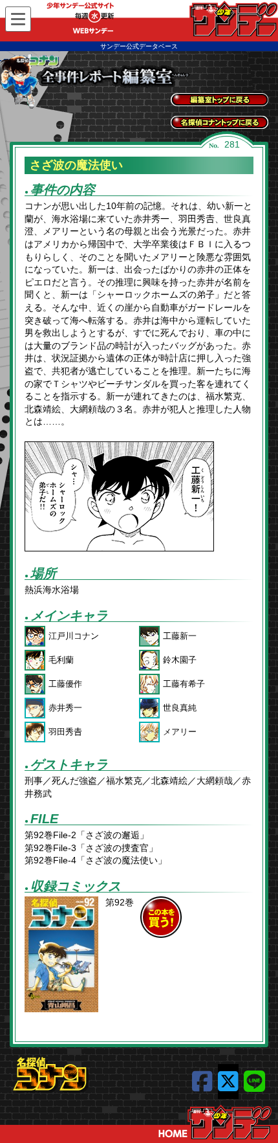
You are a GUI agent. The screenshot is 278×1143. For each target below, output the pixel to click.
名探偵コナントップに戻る (219, 122)
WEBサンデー (232, 19)
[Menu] (18, 19)
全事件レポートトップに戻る (219, 99)
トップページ (215, 1122)
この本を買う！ (161, 917)
